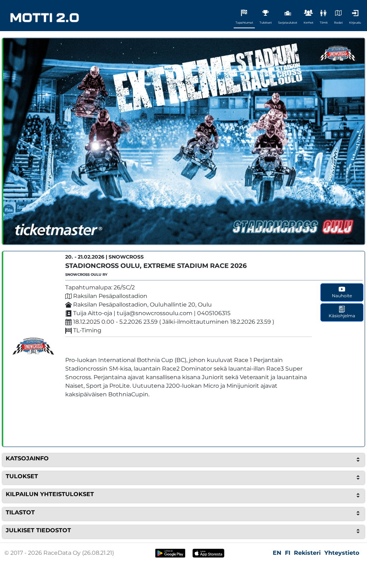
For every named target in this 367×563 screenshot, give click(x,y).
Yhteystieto (341, 552)
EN (277, 552)
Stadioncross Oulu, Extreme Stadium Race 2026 (156, 266)
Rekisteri (307, 552)
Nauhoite (342, 295)
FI (287, 552)
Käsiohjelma (342, 315)
